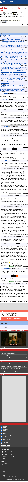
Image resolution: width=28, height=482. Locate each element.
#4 (27, 117)
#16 (27, 275)
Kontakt (3, 475)
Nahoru (25, 301)
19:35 (17, 268)
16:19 (21, 135)
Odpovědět (25, 24)
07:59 (21, 195)
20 (18, 358)
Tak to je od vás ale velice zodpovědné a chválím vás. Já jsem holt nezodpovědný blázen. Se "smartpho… (14, 79)
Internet (4, 433)
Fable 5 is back (4, 355)
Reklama (3, 471)
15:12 (18, 12)
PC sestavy (5, 436)
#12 (27, 206)
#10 (27, 195)
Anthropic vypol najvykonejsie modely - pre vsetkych (13, 357)
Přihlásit (20, 5)
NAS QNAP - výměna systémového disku (10, 368)
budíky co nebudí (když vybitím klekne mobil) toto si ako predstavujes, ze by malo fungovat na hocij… (14, 68)
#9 (27, 168)
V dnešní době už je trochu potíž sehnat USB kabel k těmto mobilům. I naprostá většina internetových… (13, 57)
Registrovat (24, 5)
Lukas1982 (5, 99)
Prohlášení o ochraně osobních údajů (9, 476)
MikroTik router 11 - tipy (6, 370)
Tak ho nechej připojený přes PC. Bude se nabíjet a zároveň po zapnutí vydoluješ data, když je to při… (12, 49)
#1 (27, 93)
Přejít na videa (3, 347)
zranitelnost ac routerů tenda (7, 353)
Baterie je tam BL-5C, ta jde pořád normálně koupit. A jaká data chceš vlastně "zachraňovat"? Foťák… (14, 53)
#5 (27, 126)
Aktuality (2, 349)
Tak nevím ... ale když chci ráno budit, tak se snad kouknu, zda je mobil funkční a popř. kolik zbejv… (12, 75)
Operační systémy (7, 435)
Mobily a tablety (22, 12)
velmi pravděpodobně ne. (6, 35)
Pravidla (3, 469)
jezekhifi (5, 160)
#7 (27, 148)
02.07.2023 (14, 12)
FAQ (2, 474)
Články (2, 361)
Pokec (4, 444)
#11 (27, 283)
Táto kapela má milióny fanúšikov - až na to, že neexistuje (12, 330)
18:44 (21, 243)
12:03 (22, 283)
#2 (27, 99)
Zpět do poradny (4, 301)
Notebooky (5, 441)
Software (5, 430)
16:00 (24, 109)
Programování (6, 432)
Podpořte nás (3, 311)
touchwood (5, 93)
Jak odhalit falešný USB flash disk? (9, 358)
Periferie (4, 427)
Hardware (5, 426)
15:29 (15, 93)
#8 (27, 160)
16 (25, 357)
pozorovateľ (6, 268)
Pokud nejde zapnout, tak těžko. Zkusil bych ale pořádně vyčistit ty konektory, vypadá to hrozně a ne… (13, 38)
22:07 (23, 168)
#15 (27, 268)
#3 (27, 109)
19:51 (18, 160)
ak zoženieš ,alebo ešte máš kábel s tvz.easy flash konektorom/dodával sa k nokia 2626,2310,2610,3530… (12, 90)
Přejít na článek (4, 328)
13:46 (21, 206)
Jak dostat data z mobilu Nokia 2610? (10, 9)
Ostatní (4, 438)
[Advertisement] (14, 29)
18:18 (22, 236)
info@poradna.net (18, 479)
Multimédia (5, 429)
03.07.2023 (17, 195)
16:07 (21, 117)
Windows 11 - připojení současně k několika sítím (12, 366)
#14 (27, 243)
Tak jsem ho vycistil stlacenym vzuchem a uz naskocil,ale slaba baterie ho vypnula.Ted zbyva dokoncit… (14, 46)
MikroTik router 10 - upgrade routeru (9, 371)
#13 (27, 236)
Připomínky (5, 442)
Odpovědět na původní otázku (16, 301)
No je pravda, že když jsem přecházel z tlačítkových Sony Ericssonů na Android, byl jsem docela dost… (14, 64)
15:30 (15, 99)
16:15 (18, 126)
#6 (27, 135)
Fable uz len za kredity (6, 352)
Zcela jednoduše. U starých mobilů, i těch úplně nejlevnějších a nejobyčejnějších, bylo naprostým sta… (13, 71)
